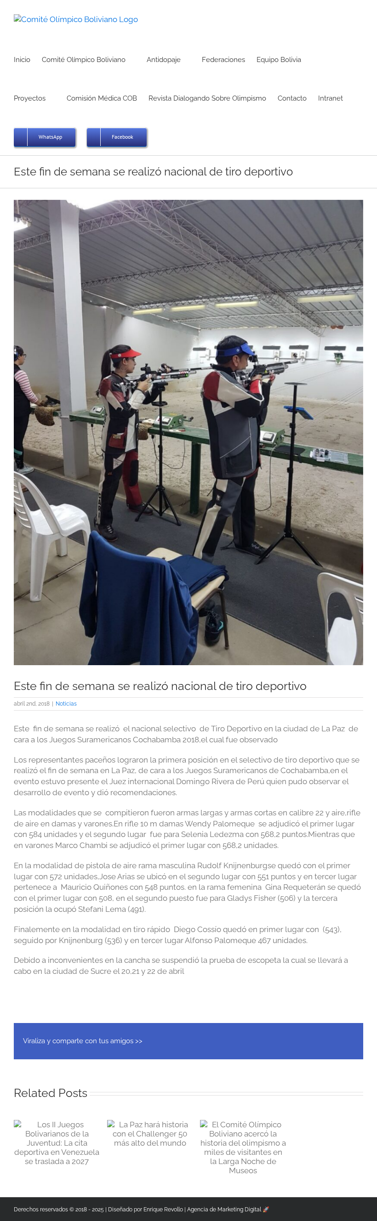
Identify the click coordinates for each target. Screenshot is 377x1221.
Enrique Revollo (163, 1209)
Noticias (66, 704)
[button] (161, 136)
